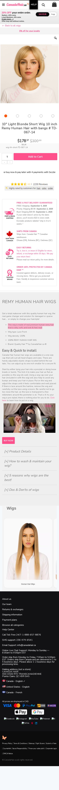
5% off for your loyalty (29, 31)
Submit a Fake (51, 743)
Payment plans (9, 619)
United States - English (18, 686)
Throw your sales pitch (36, 748)
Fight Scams (40, 743)
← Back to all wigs (11, 25)
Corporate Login (51, 748)
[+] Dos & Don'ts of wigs (21, 490)
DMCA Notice (8, 754)
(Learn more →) (7, 19)
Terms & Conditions (20, 743)
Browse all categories (13, 625)
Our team (6, 604)
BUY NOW (8, 440)
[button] (55, 40)
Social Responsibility (19, 748)
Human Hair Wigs (28, 584)
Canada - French (14, 692)
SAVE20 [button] (43, 14)
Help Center (8, 629)
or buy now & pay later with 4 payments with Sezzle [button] (29, 172)
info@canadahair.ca (26, 645)
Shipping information (12, 614)
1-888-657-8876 (31, 634)
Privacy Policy (7, 743)
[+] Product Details (17, 451)
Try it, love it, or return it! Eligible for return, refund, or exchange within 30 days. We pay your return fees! (35, 254)
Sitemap (31, 743)
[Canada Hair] (19, 4)
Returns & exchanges (12, 609)
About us (6, 599)
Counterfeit (7, 748)
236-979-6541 (24, 640)
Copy (53, 14)
